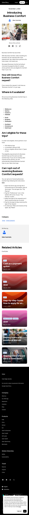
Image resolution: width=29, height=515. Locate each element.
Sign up (22, 2)
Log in (16, 2)
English (6, 486)
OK (25, 511)
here (3, 182)
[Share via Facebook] (9, 46)
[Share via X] (16, 46)
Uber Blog (5, 2)
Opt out (19, 511)
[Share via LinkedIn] (12, 46)
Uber (3, 374)
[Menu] (26, 2)
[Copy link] (19, 46)
